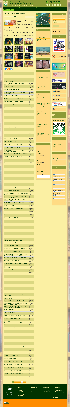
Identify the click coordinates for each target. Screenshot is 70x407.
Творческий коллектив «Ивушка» (41, 44)
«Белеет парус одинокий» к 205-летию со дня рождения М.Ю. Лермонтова (43, 130)
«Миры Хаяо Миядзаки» (9, 339)
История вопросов (57, 144)
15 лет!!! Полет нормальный (42, 32)
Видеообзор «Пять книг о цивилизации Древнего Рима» (16, 248)
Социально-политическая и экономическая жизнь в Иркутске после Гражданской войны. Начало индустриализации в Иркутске (15, 80)
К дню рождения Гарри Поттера (11, 95)
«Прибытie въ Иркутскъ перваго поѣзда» (42, 107)
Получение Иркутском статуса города (12, 318)
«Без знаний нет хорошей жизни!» (42, 74)
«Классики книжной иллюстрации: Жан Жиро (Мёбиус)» (15, 257)
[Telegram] (11, 69)
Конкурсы (44, 388)
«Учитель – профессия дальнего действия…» (43, 78)
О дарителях (20, 391)
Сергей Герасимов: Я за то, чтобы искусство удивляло (15, 168)
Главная (4, 8)
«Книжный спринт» (8, 220)
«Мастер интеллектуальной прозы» (11, 245)
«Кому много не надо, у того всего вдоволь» (13, 211)
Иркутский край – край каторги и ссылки (12, 291)
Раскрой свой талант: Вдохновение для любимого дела (15, 263)
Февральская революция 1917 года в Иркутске (14, 110)
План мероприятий (16, 7)
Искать (56, 25)
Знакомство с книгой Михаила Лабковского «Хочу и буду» (43, 104)
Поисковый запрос (57, 16)
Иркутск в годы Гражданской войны (11, 89)
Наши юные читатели (41, 37)
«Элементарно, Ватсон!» (9, 336)
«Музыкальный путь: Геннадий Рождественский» (14, 202)
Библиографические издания (59, 156)
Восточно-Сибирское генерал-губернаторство (14, 251)
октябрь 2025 (40, 169)
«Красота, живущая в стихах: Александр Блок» (13, 373)
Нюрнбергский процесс (9, 352)
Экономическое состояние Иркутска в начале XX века (15, 165)
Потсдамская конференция (10, 358)
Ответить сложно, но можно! (43, 26)
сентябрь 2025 (40, 171)
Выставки (45, 7)
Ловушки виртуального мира (10, 113)
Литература (55, 158)
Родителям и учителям (30, 7)
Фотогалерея (39, 7)
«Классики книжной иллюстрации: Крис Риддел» (14, 116)
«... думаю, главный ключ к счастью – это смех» (13, 361)
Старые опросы (56, 202)
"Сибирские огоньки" (46, 387)
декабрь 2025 (40, 164)
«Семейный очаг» (8, 132)
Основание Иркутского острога (11, 333)
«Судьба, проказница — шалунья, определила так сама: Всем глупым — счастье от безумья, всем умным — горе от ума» (43, 135)
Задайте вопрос (58, 387)
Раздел (54, 20)
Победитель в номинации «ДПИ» (42, 40)
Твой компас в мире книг (9, 181)
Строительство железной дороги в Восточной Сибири (15, 208)
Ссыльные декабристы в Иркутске (11, 260)
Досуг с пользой (50, 7)
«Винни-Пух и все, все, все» (10, 76)
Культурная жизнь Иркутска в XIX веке (12, 190)
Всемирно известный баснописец (11, 107)
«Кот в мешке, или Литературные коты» (12, 269)
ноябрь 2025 (39, 166)
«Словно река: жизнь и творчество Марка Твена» (14, 367)
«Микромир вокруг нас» (9, 159)
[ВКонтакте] (6, 69)
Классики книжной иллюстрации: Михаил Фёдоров (15, 187)
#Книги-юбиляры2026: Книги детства (12, 147)
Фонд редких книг (56, 162)
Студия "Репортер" (46, 391)
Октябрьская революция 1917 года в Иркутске (13, 98)
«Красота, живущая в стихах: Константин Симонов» (14, 376)
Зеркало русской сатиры (9, 312)
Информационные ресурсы (58, 146)
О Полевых (20, 390)
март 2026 (39, 157)
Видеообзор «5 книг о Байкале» (10, 138)
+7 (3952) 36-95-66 (55, 2)
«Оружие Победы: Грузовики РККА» (11, 355)
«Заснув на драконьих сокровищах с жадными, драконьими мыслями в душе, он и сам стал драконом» (43, 99)
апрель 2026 (39, 155)
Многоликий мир (40, 55)
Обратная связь (55, 397)
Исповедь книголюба (8, 86)
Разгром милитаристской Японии (11, 349)
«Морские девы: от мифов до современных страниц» (15, 242)
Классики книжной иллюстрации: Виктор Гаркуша (14, 162)
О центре (7, 7)
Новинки (22, 7)
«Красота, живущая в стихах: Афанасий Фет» (13, 364)
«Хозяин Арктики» (8, 272)
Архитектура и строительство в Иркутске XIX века (14, 184)
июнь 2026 (39, 151)
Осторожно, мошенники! (8, 9)
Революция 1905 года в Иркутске (11, 119)
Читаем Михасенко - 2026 (9, 288)
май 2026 (39, 153)
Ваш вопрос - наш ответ (42, 124)
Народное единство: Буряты (10, 205)
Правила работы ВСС (57, 148)
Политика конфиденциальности (58, 395)
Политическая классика (9, 214)
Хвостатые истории (8, 135)
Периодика (55, 160)
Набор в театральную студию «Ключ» (43, 87)
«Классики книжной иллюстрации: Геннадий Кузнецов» (15, 346)
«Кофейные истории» (8, 223)
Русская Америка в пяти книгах (10, 324)
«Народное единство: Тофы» (10, 141)
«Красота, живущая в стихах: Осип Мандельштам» (14, 330)
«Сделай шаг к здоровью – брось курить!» (42, 114)
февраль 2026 (40, 160)
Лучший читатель (45, 390)
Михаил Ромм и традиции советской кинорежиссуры (15, 315)
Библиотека (59, 60)
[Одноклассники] (8, 69)
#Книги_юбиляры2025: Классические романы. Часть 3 (15, 343)
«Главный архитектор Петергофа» (41, 111)
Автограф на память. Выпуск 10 (10, 104)
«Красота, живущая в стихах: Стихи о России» (13, 156)
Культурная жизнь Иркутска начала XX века (13, 144)
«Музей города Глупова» (9, 309)
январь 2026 (39, 162)
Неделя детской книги (41, 35)
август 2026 (39, 146)
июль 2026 (39, 149)
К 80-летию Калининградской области (12, 171)
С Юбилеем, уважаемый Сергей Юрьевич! (43, 84)
